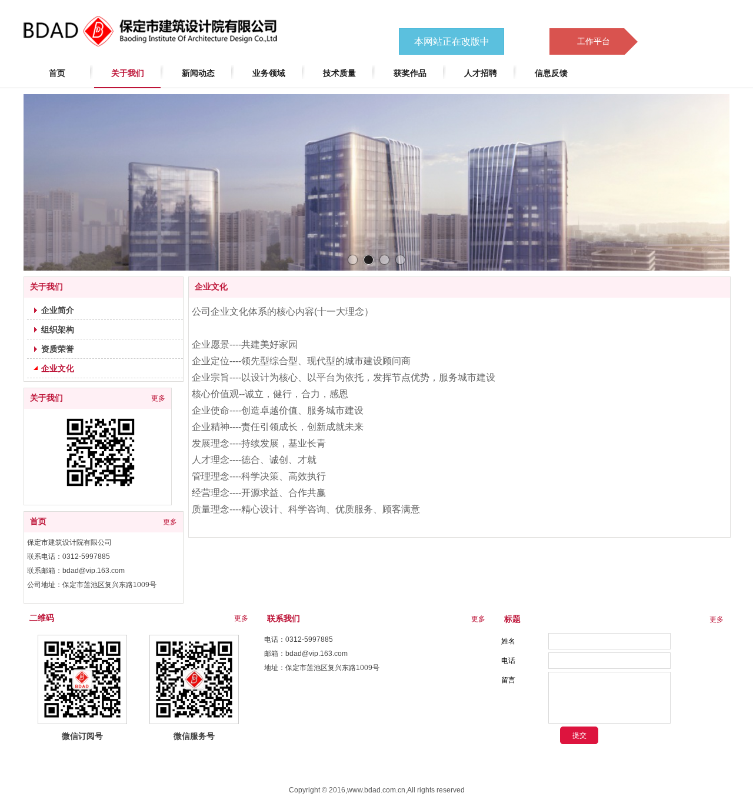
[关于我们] (100, 452)
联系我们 (283, 618)
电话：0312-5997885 (298, 639)
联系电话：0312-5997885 (68, 556)
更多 (158, 398)
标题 (512, 619)
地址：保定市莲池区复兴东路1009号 (321, 668)
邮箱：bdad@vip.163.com (306, 653)
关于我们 (46, 398)
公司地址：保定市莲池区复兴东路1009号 (91, 585)
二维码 (41, 618)
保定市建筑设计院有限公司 (69, 542)
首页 (38, 521)
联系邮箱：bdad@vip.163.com (76, 571)
